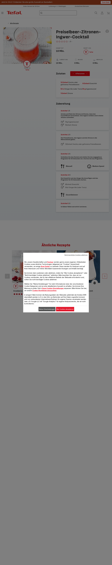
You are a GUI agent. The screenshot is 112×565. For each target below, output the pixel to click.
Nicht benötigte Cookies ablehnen (76, 255)
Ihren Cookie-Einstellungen (53, 288)
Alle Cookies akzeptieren (65, 309)
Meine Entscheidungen (47, 309)
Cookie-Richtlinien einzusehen (44, 290)
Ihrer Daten (45, 266)
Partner (50, 262)
